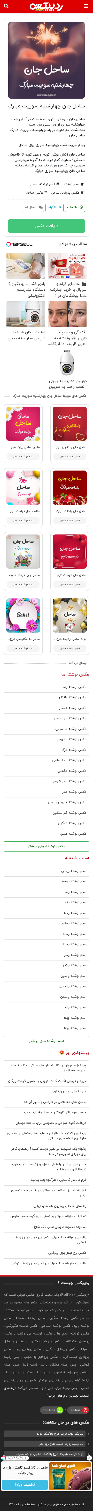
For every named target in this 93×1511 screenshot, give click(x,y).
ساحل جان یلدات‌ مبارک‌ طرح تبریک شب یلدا (56, 511)
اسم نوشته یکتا (75, 913)
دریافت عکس (47, 226)
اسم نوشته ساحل (42, 184)
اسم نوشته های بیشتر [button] (46, 1041)
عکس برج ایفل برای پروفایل (67, 1253)
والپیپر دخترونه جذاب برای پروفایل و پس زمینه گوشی (48, 1263)
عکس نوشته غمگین (72, 823)
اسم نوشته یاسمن (73, 997)
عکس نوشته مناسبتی (70, 729)
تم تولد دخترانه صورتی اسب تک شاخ (60, 1227)
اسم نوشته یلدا (75, 892)
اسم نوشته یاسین (73, 976)
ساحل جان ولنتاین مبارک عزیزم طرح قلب (59, 447)
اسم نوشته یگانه (74, 902)
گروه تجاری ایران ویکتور (69, 1091)
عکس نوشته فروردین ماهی (67, 802)
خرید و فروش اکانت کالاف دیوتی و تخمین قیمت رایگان (47, 1081)
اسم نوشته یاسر (74, 1007)
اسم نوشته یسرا (75, 955)
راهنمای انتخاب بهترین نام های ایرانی (59, 1206)
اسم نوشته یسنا (74, 934)
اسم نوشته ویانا (75, 1028)
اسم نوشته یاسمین (72, 986)
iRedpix (75, 1410)
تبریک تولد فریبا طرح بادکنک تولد (60, 1434)
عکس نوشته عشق (73, 834)
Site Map (49, 1410)
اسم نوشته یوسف (73, 881)
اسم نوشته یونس (73, 871)
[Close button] (89, 1458)
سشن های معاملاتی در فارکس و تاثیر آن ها (55, 1102)
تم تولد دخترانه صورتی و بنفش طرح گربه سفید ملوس (48, 1216)
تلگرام (52, 207)
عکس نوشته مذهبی (71, 771)
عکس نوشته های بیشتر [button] (46, 846)
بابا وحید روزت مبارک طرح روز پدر (61, 1444)
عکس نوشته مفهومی (71, 739)
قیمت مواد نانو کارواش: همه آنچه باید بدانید (54, 1112)
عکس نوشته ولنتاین (71, 697)
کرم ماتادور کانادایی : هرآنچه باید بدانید (58, 1180)
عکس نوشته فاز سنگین (69, 813)
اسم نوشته (71, 184)
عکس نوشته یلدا (74, 687)
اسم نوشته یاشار (74, 965)
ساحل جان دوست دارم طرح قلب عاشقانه (59, 575)
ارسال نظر (30, 207)
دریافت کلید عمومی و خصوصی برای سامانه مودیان (51, 1123)
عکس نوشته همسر (72, 708)
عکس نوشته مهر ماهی (70, 718)
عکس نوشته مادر (74, 792)
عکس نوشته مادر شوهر (69, 781)
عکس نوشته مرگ (73, 750)
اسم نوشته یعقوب (73, 923)
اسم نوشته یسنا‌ (74, 944)
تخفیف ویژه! (25, 1485)
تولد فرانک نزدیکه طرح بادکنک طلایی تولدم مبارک (49, 1454)
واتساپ (73, 207)
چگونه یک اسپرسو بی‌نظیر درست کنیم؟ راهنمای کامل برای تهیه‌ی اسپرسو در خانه (48, 1151)
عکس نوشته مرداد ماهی (69, 760)
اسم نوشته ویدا (75, 1018)
